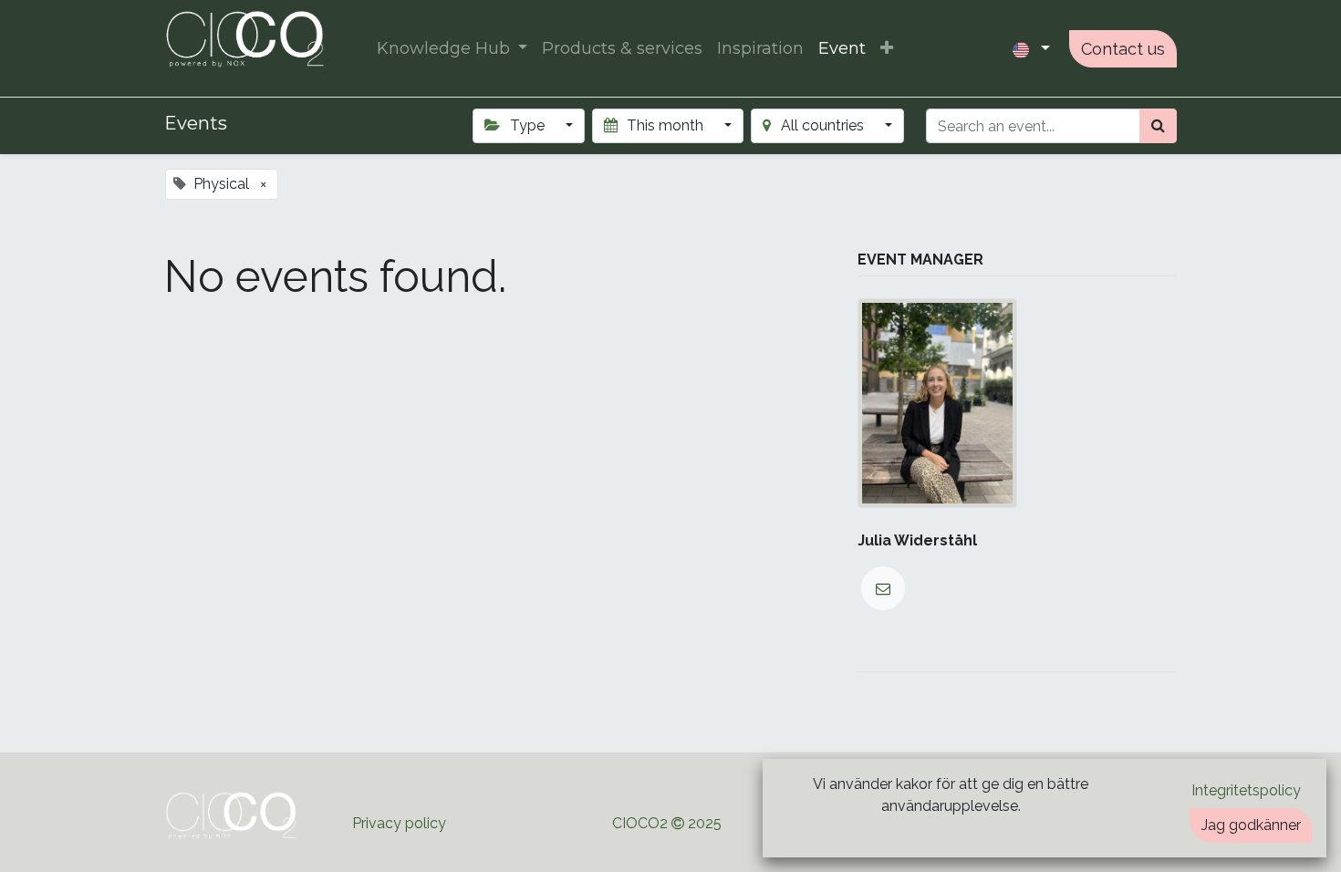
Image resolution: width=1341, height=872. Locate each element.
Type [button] (527, 125)
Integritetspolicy (1246, 790)
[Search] (1158, 126)
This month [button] (665, 125)
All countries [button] (822, 125)
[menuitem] (622, 48)
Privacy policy (401, 823)
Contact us (1123, 48)
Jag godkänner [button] (1251, 825)
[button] (886, 48)
